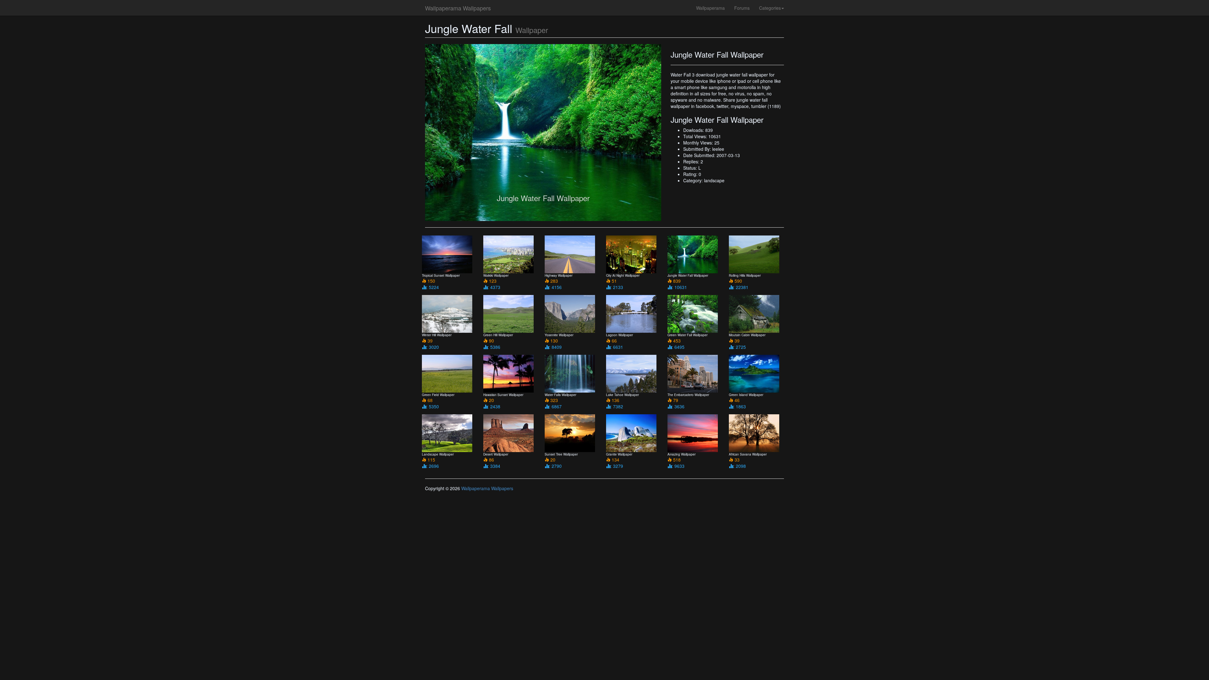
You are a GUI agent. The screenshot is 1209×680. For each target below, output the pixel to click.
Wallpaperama (710, 8)
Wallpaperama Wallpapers (458, 8)
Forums (742, 8)
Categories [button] (770, 8)
